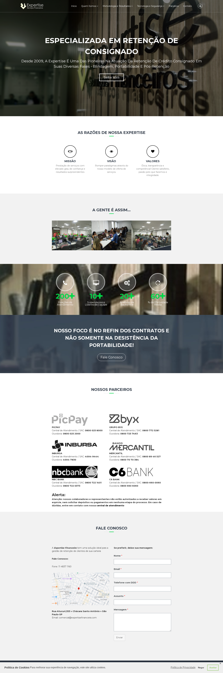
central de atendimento (110, 505)
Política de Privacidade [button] (183, 667)
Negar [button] (201, 667)
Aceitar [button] (213, 667)
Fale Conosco (111, 357)
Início (74, 6)
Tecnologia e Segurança (149, 6)
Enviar (119, 637)
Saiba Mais (112, 77)
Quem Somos (88, 6)
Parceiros (174, 6)
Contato (187, 6)
